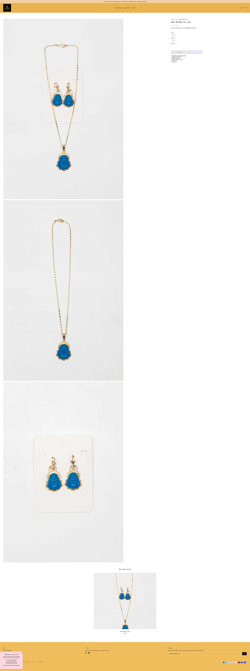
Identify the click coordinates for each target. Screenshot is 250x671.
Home (172, 19)
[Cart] (246, 8)
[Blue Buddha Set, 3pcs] (125, 601)
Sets (176, 19)
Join (244, 653)
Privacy (33, 661)
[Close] (21, 653)
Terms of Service (39, 661)
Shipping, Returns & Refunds (24, 661)
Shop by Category (7, 650)
